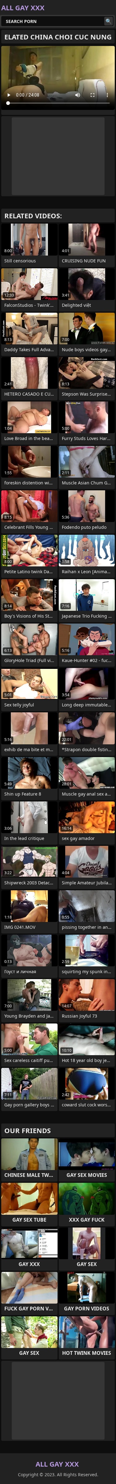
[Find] (108, 21)
